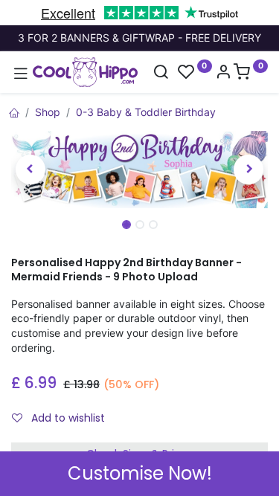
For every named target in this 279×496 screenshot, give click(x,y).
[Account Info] (223, 73)
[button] (30, 169)
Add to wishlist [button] (66, 417)
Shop (47, 112)
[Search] (161, 73)
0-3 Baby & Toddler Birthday (146, 112)
